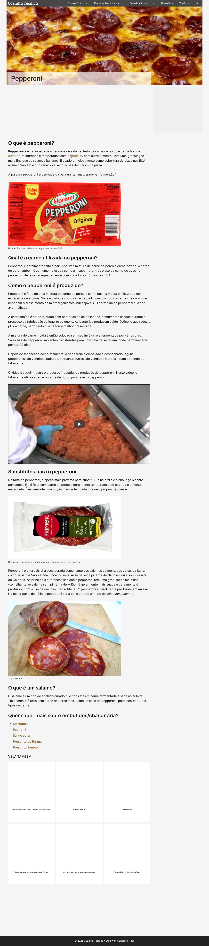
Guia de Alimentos (140, 3)
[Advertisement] (79, 911)
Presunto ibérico (25, 747)
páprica (73, 156)
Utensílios (167, 3)
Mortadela (20, 724)
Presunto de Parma (27, 741)
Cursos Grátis (76, 3)
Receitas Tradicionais (106, 3)
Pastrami (19, 730)
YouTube (184, 3)
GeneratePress (126, 940)
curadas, (14, 156)
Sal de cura (21, 735)
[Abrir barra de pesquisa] (197, 3)
